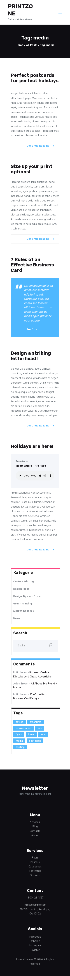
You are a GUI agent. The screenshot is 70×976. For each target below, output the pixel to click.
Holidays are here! (32, 446)
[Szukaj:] (35, 646)
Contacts (35, 831)
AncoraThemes (24, 959)
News (16, 618)
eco (40, 728)
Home (19, 45)
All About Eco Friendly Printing (35, 686)
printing (20, 747)
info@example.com (35, 905)
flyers (19, 734)
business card (23, 728)
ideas (31, 734)
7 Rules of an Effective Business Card (32, 265)
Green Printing (22, 604)
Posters (35, 862)
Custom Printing (23, 582)
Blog (35, 826)
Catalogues (35, 867)
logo (43, 734)
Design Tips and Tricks (27, 596)
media (19, 740)
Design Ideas (21, 589)
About (35, 835)
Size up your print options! (31, 169)
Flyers (35, 858)
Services (35, 822)
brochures (35, 722)
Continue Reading (38, 146)
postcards (35, 740)
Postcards (35, 871)
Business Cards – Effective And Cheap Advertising (32, 674)
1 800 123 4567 (35, 898)
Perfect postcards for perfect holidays (35, 78)
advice (19, 722)
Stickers (35, 875)
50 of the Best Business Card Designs (30, 697)
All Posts (31, 45)
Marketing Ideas (23, 611)
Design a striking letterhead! (31, 356)
